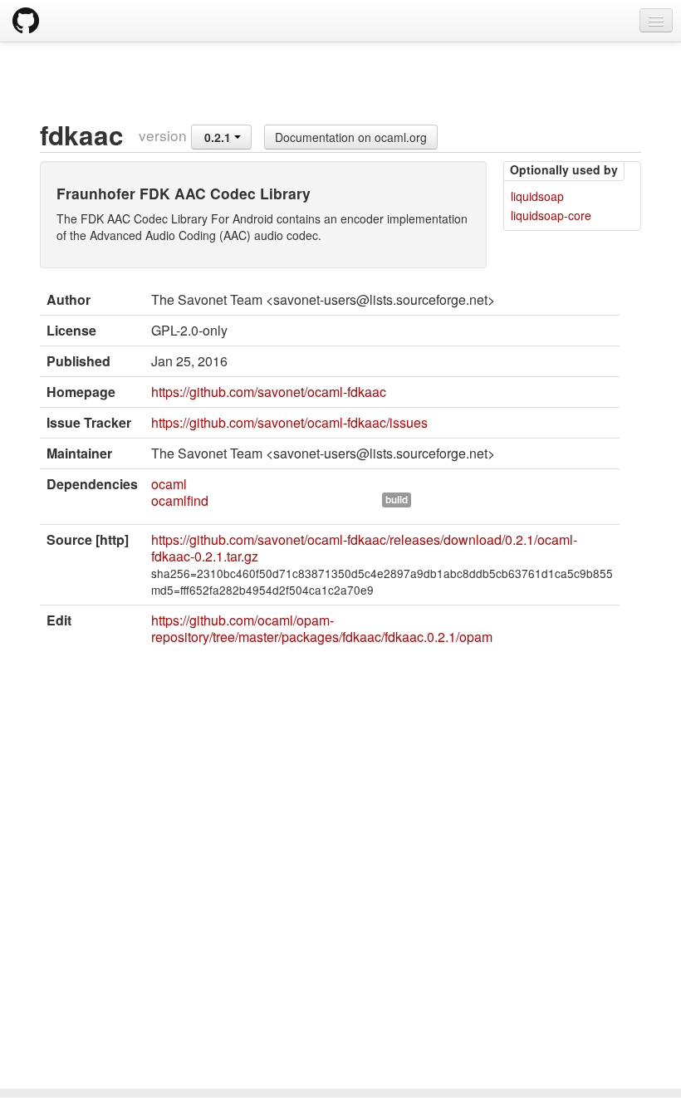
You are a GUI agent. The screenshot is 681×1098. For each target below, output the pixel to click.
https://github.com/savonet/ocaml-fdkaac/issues (289, 422)
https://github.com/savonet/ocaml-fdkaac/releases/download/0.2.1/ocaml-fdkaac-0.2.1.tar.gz (364, 548)
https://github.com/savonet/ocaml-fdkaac (268, 391)
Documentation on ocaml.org (351, 137)
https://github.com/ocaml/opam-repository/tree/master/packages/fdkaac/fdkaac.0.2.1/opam (321, 628)
